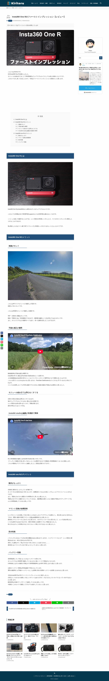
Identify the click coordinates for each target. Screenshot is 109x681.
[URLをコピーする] (68, 602)
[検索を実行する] (100, 57)
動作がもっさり (22, 135)
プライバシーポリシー (40, 676)
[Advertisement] (40, 96)
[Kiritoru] (15, 3)
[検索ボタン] (100, 3)
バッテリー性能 (22, 142)
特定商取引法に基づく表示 (60, 676)
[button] (12, 602)
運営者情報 (49, 676)
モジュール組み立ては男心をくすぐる (27, 128)
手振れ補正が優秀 (22, 126)
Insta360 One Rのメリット (23, 122)
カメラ (10, 20)
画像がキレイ (21, 124)
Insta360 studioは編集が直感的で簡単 (27, 130)
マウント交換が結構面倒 (24, 137)
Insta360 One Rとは (21, 119)
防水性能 (20, 139)
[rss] (54, 673)
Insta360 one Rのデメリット (24, 133)
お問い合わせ (71, 676)
